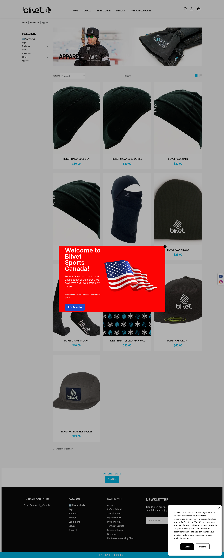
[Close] (219, 507)
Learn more (185, 538)
